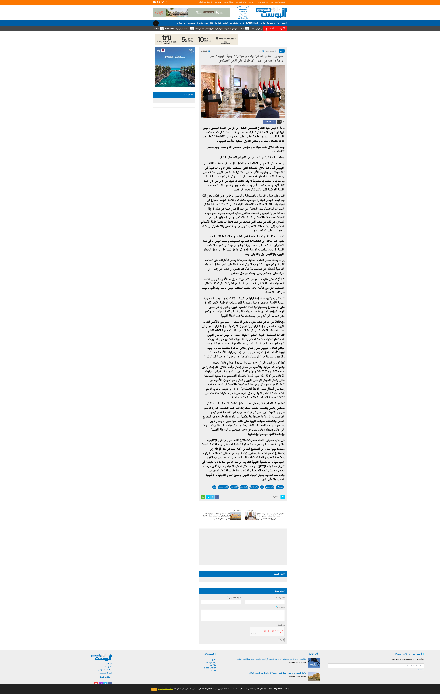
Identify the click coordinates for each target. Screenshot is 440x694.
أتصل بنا (108, 666)
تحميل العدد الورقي (204, 2)
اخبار (278, 23)
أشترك (420, 669)
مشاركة (275, 496)
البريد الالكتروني (234, 598)
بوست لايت (191, 23)
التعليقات (204, 51)
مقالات (242, 23)
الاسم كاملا (280, 598)
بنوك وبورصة (271, 23)
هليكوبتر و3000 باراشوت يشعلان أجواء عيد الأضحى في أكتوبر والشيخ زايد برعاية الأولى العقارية (271, 659)
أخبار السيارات (181, 23)
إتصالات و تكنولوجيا (221, 23)
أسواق (206, 23)
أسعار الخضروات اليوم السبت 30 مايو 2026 (181, 28)
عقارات (263, 23)
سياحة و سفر (234, 23)
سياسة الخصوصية (241, 2)
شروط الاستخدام (229, 2)
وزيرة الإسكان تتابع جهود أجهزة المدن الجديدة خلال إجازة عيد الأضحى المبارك (255, 28)
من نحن (251, 2)
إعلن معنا (217, 2)
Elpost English (252, 23)
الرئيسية (284, 23)
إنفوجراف (200, 23)
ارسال (281, 640)
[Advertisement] (297, 74)
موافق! (154, 689)
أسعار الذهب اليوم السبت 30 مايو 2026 (213, 28)
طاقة (212, 23)
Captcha (281, 625)
